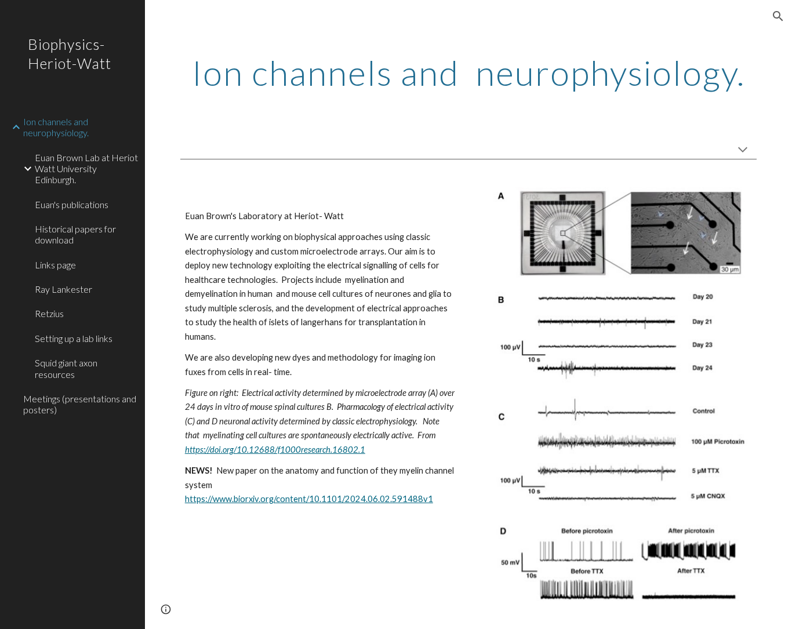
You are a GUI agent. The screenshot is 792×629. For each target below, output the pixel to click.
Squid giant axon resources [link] (66, 368)
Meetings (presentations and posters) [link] (79, 404)
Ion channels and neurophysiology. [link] (56, 127)
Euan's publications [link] (71, 204)
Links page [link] (55, 264)
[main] (468, 72)
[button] (778, 16)
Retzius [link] (49, 313)
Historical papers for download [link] (75, 234)
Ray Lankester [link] (63, 288)
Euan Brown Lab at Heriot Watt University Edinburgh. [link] (86, 169)
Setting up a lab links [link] (73, 338)
